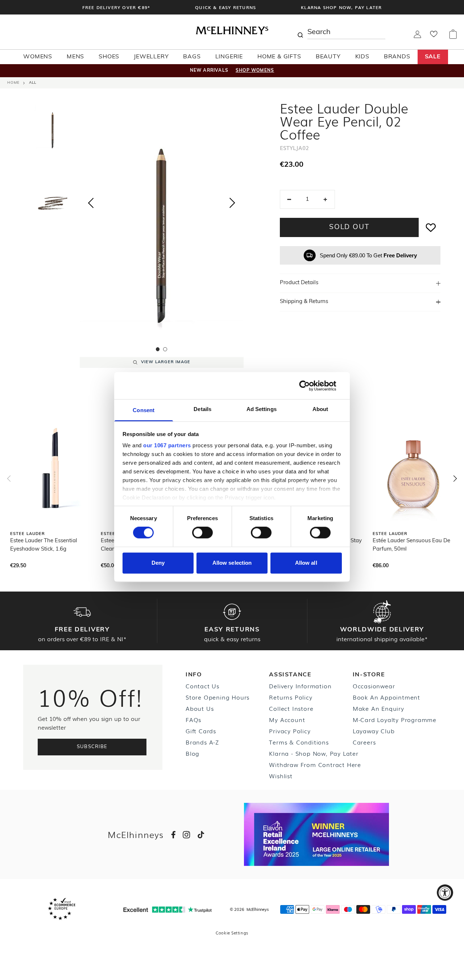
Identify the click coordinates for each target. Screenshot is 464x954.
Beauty (328, 57)
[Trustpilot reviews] (167, 909)
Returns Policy (290, 697)
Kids (362, 57)
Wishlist (280, 775)
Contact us (202, 685)
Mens (75, 57)
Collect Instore (291, 708)
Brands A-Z (202, 742)
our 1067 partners (167, 445)
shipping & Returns (304, 301)
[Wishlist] (434, 36)
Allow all (306, 563)
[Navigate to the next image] (232, 204)
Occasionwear (374, 685)
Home (13, 83)
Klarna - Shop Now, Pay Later (313, 753)
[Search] (300, 32)
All (32, 83)
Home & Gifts (279, 57)
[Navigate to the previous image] (91, 201)
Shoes (109, 57)
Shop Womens (255, 71)
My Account (287, 719)
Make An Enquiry (378, 708)
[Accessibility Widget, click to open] (445, 892)
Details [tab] (202, 409)
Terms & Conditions (298, 742)
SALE (433, 57)
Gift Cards (201, 730)
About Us (200, 708)
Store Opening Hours (217, 697)
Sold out (349, 227)
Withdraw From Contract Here (315, 764)
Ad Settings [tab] (261, 409)
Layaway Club (374, 730)
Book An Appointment (386, 697)
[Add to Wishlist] (431, 227)
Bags (191, 57)
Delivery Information (300, 685)
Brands (397, 57)
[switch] (202, 533)
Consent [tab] (143, 410)
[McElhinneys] (232, 33)
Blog (192, 753)
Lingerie (229, 57)
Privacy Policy (289, 730)
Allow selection (232, 563)
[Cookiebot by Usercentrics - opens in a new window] (310, 385)
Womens (37, 57)
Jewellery (151, 57)
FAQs (193, 719)
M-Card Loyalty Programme (394, 719)
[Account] (417, 37)
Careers (364, 742)
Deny (158, 563)
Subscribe (92, 746)
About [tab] (320, 409)
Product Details (299, 283)
